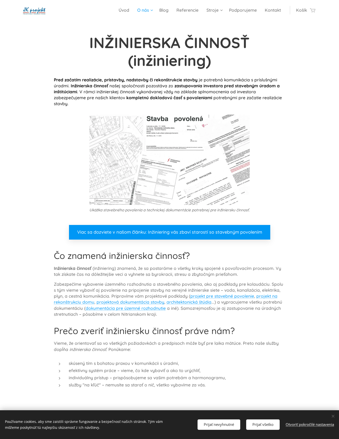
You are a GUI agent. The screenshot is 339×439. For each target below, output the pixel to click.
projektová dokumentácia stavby (130, 302)
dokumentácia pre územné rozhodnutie (126, 308)
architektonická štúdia (189, 302)
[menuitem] (125, 10)
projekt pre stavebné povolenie (222, 296)
